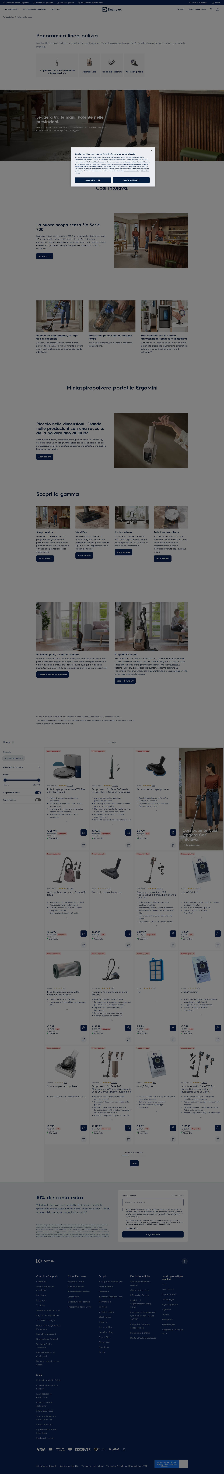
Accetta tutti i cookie (131, 180)
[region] (113, 167)
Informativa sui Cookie (131, 171)
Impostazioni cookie (93, 180)
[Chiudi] (151, 150)
